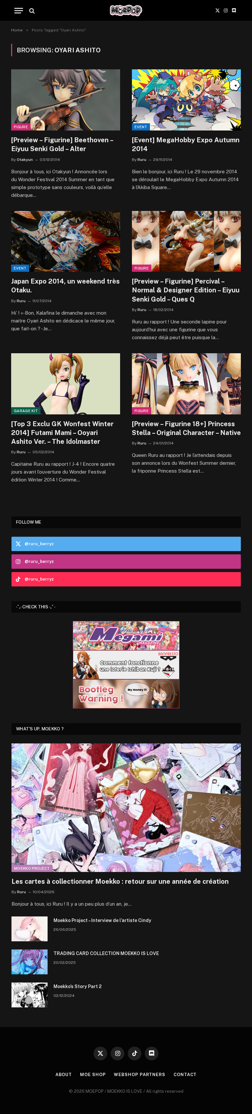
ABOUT (63, 1074)
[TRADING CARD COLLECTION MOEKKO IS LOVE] (29, 961)
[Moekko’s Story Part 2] (29, 995)
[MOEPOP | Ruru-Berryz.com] (126, 10)
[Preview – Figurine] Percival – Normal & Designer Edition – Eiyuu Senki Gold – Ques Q (186, 290)
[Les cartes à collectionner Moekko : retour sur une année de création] (126, 807)
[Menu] (18, 10)
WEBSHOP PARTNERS (139, 1074)
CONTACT (185, 1074)
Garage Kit (26, 411)
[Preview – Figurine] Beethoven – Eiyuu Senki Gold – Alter (62, 144)
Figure (21, 127)
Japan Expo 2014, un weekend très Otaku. (65, 285)
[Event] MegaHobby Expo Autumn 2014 (186, 144)
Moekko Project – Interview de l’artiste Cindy (102, 920)
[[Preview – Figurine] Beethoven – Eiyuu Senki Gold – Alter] (65, 100)
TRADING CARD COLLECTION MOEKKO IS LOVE (106, 953)
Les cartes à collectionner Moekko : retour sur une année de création (120, 881)
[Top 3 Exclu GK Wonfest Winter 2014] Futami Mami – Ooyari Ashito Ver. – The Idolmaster (62, 432)
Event (141, 127)
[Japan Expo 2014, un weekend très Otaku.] (65, 241)
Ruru (141, 159)
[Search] (31, 10)
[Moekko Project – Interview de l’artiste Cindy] (29, 928)
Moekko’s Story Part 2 (77, 986)
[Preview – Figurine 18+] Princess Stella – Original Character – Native (186, 428)
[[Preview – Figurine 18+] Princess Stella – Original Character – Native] (186, 383)
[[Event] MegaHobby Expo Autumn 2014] (186, 100)
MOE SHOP (93, 1074)
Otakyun (25, 159)
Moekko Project (32, 868)
